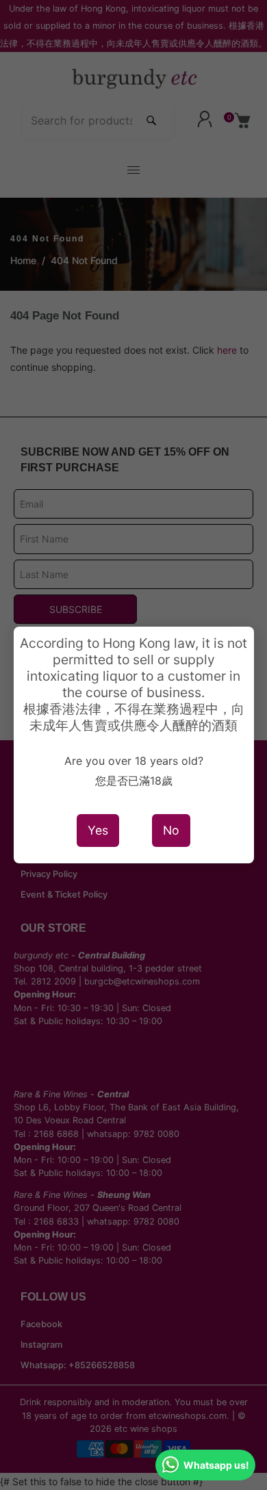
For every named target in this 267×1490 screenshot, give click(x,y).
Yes (98, 830)
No (171, 830)
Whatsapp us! (216, 1465)
